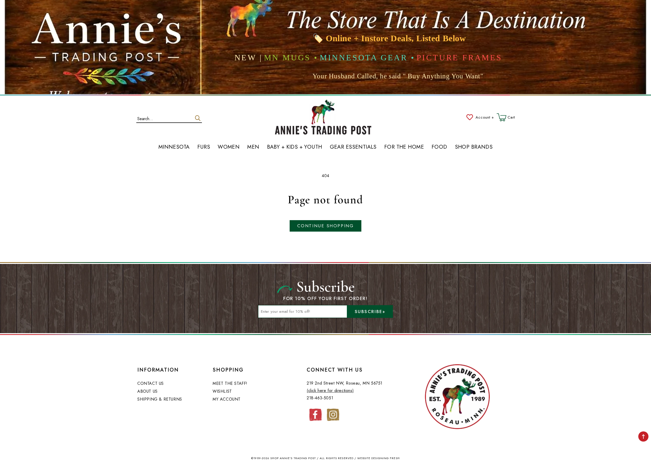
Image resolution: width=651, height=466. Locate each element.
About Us (147, 391)
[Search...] (197, 118)
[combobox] (169, 117)
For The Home (404, 147)
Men (253, 147)
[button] (506, 117)
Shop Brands (474, 147)
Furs (203, 147)
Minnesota (174, 147)
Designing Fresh (385, 458)
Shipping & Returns (159, 399)
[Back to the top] (643, 436)
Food (439, 147)
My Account (227, 399)
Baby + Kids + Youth (294, 147)
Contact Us (150, 383)
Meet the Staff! (230, 383)
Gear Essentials (353, 147)
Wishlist (222, 391)
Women (229, 147)
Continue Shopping (325, 226)
